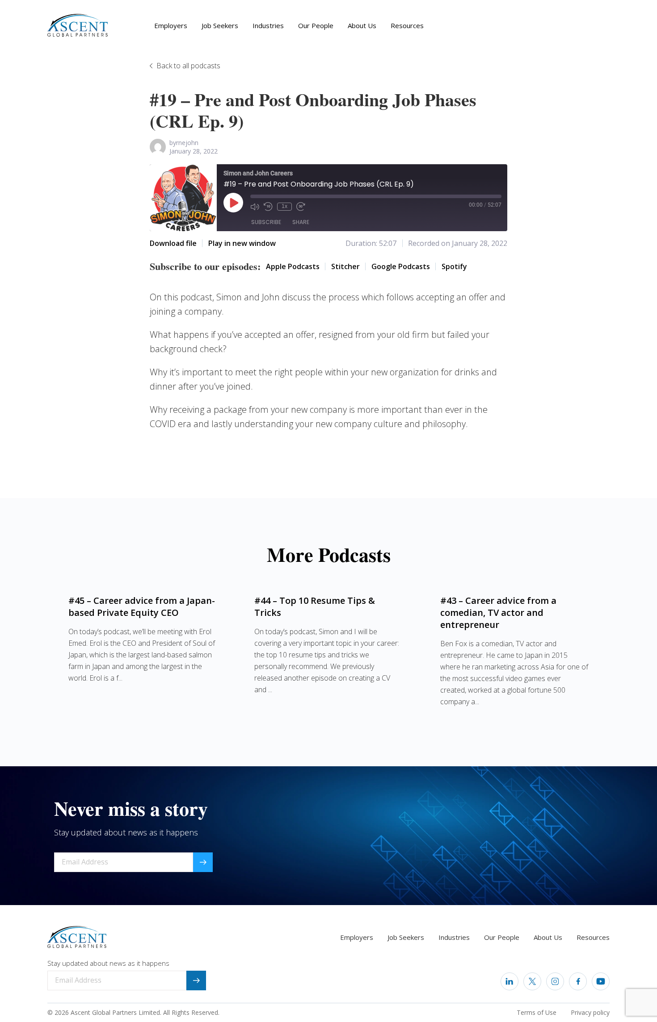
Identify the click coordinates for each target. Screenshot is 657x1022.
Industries (268, 25)
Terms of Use (536, 1012)
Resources (407, 25)
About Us (362, 25)
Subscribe (266, 222)
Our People (315, 25)
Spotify (454, 266)
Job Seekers (220, 25)
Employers (170, 25)
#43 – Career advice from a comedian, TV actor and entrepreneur (498, 612)
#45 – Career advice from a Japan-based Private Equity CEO (141, 606)
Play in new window (242, 243)
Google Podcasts (400, 266)
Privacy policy (590, 1012)
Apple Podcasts (293, 266)
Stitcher (345, 266)
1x (284, 206)
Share (300, 222)
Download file (173, 243)
